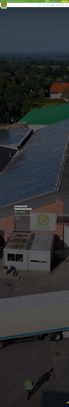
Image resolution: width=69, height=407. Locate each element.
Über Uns (43, 4)
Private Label (62, 4)
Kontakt (66, 4)
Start (40, 4)
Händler (57, 4)
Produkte (47, 4)
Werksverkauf (52, 4)
